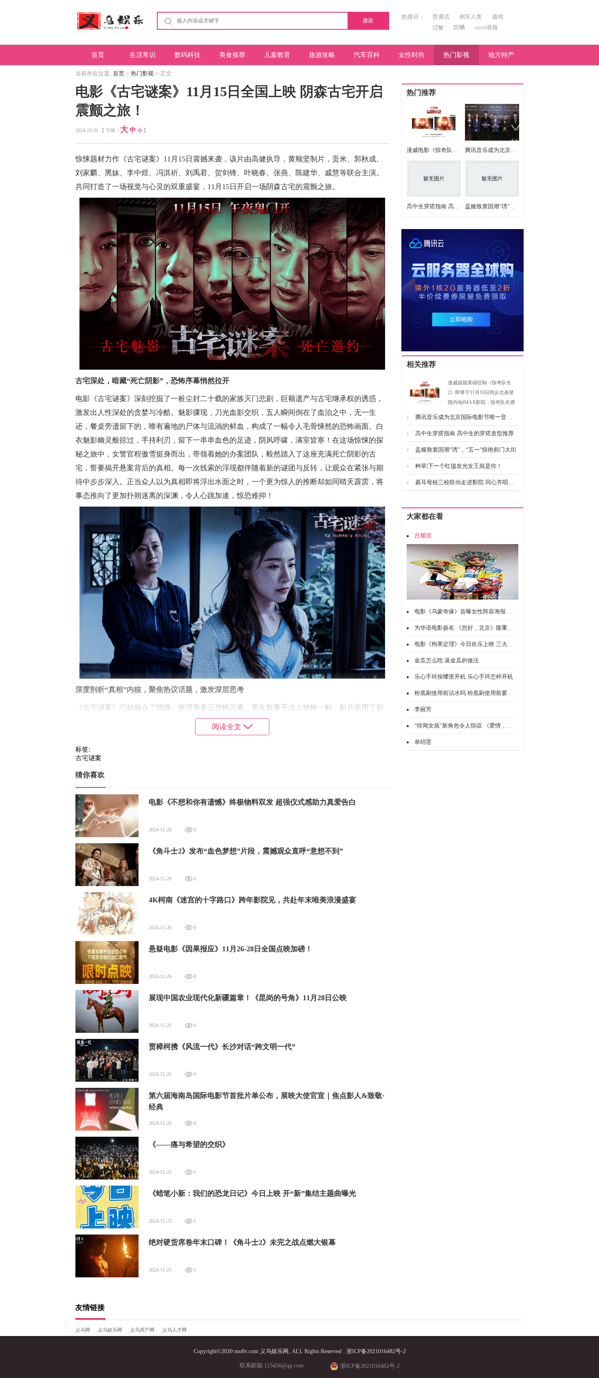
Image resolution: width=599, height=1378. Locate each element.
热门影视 (456, 54)
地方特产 (501, 54)
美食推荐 (232, 54)
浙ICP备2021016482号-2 (376, 1351)
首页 (97, 54)
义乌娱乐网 (110, 1330)
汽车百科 (367, 54)
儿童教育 (277, 54)
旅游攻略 (322, 54)
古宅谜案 (88, 757)
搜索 (368, 21)
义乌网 (82, 1330)
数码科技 (187, 54)
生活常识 (143, 54)
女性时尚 (412, 54)
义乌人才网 (174, 1330)
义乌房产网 (142, 1330)
